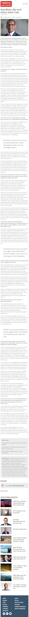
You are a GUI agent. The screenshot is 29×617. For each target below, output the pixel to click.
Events (4, 602)
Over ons (17, 600)
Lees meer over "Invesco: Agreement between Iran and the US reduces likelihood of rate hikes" (14, 540)
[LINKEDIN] (7, 613)
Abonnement (5, 606)
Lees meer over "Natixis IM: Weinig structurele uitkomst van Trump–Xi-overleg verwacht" (14, 549)
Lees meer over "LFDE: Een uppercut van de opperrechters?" (14, 512)
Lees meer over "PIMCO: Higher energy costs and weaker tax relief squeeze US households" (14, 577)
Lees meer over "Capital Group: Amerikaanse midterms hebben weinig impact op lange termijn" (14, 503)
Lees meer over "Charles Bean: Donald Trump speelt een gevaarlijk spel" (14, 558)
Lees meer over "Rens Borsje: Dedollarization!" (14, 530)
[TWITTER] (4, 613)
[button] (25, 4)
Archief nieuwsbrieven (20, 608)
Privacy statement (19, 602)
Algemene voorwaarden (20, 606)
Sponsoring (5, 608)
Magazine (5, 600)
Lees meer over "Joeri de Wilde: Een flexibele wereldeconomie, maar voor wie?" (14, 587)
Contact (16, 598)
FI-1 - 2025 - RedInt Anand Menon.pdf (15, 485)
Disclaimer (17, 604)
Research (5, 604)
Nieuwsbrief (5, 610)
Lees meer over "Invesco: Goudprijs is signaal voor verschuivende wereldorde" (14, 567)
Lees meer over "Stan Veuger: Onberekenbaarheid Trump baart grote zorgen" (14, 521)
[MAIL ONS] (10, 613)
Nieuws (4, 598)
